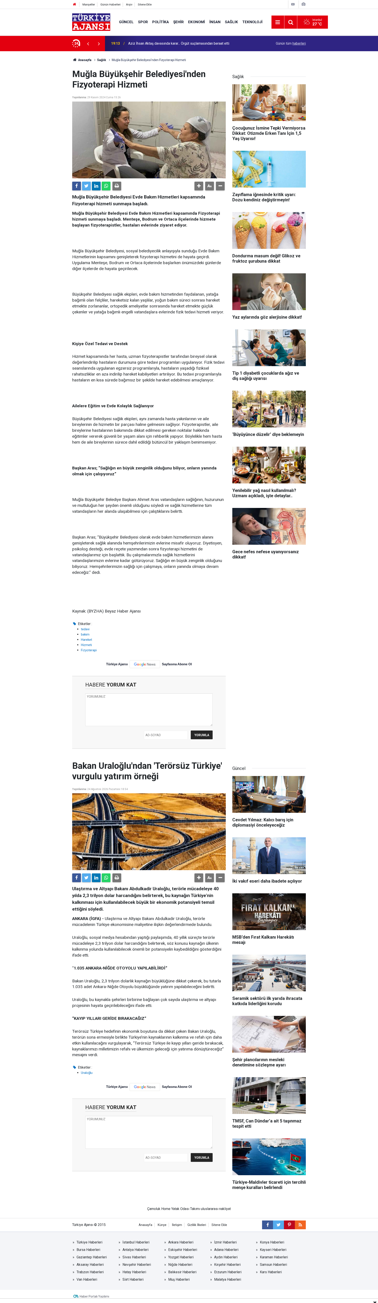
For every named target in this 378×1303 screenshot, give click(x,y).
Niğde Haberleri (180, 1265)
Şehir (178, 22)
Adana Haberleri (226, 1250)
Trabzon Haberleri (90, 1272)
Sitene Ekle (145, 4)
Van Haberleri (87, 1279)
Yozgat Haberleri (181, 1257)
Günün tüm (291, 43)
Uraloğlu (87, 1073)
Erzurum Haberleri (228, 1272)
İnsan (214, 22)
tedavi (85, 629)
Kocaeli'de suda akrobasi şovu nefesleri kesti (163, 43)
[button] (198, 186)
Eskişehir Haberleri (182, 1250)
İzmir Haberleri (225, 1242)
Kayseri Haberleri (273, 1250)
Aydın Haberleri (226, 1257)
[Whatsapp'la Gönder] (106, 186)
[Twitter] (86, 186)
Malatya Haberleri (227, 1279)
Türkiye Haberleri (89, 1242)
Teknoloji (252, 22)
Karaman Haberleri (274, 1257)
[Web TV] (292, 4)
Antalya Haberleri (135, 1250)
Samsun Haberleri (273, 1265)
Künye (162, 1225)
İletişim (177, 1225)
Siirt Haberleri (133, 1279)
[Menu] (278, 22)
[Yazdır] (116, 186)
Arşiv (129, 4)
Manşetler (88, 4)
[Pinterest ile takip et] (289, 1224)
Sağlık (231, 22)
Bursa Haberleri (88, 1250)
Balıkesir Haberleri (182, 1272)
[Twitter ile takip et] (278, 1224)
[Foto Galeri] (303, 4)
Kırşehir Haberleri (227, 1265)
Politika (160, 22)
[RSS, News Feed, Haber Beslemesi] (300, 1224)
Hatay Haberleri (134, 1272)
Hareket (86, 640)
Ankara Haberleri (180, 1242)
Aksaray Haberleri (90, 1265)
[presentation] (87, 43)
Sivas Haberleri (134, 1257)
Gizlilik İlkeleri (196, 1225)
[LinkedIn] (96, 186)
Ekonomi (196, 22)
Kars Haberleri (271, 1272)
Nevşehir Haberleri (136, 1265)
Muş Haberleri (179, 1279)
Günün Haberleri (110, 4)
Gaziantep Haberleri (92, 1257)
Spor (143, 22)
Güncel (126, 22)
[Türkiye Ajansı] (91, 22)
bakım (85, 634)
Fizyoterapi (89, 650)
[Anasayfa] (74, 4)
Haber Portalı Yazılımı (94, 1296)
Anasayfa (84, 60)
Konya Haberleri (272, 1242)
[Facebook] (76, 186)
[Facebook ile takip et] (267, 1224)
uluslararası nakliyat (216, 1209)
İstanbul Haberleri (135, 1242)
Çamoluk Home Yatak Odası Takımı (173, 1209)
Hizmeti (86, 645)
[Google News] (145, 664)
